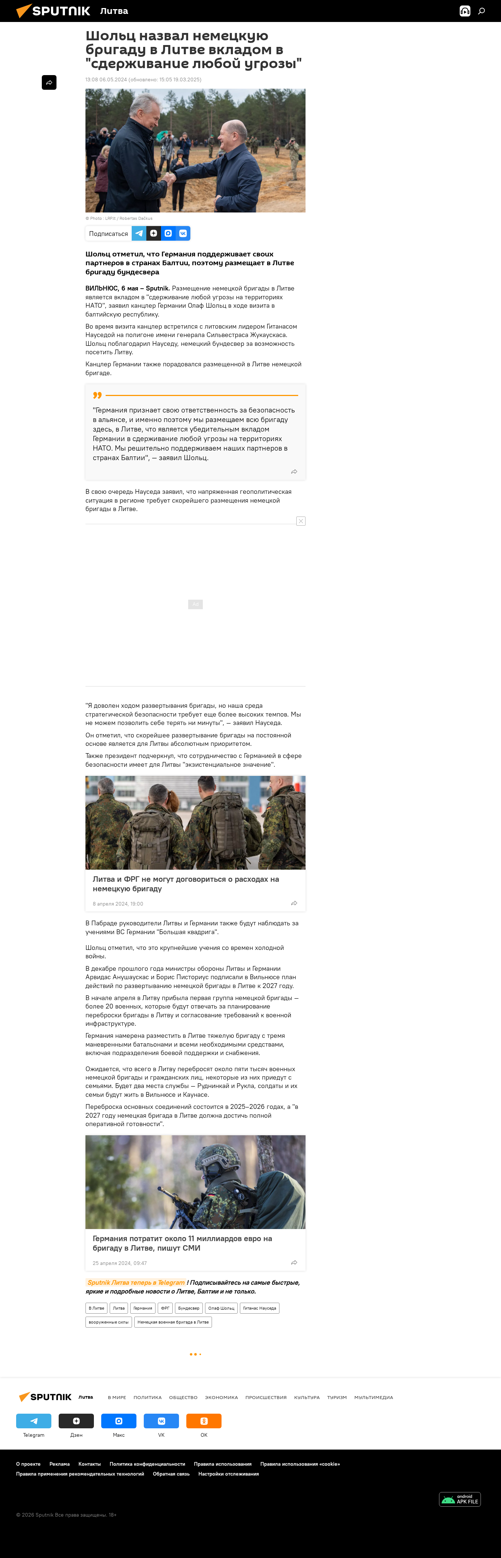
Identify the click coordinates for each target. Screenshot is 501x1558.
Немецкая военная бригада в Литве (173, 1322)
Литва (119, 1308)
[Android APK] (460, 1500)
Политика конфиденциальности (147, 1464)
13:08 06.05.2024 (106, 79)
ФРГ (165, 1308)
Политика (148, 1397)
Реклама (60, 1464)
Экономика (221, 1397)
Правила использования (223, 1464)
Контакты (89, 1464)
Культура (307, 1397)
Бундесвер (189, 1308)
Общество (183, 1397)
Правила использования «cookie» (300, 1464)
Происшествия (266, 1397)
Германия (143, 1308)
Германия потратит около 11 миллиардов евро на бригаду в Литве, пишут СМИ (182, 1242)
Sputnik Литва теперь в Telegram (135, 1282)
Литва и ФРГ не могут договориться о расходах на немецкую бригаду (186, 883)
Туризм (337, 1397)
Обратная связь (171, 1473)
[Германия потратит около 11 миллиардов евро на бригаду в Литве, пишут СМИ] (195, 1182)
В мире (117, 1397)
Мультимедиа (373, 1397)
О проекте (28, 1464)
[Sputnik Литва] (56, 20)
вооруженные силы (109, 1322)
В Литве (96, 1308)
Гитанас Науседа (259, 1308)
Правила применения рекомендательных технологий (80, 1473)
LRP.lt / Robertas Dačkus (129, 218)
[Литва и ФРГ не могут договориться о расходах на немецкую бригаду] (195, 823)
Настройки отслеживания (228, 1473)
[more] (294, 471)
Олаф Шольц (221, 1308)
